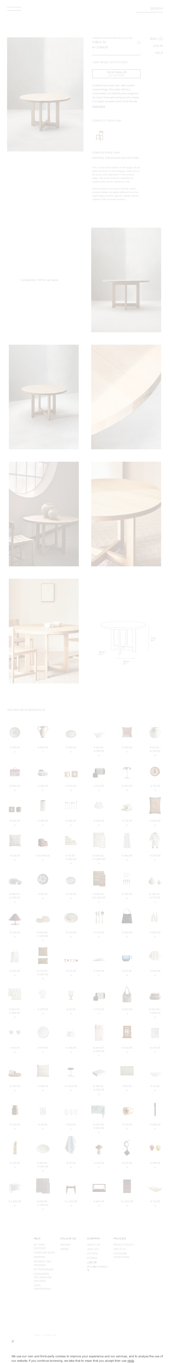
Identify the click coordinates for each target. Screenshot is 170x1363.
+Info (130, 1361)
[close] (12, 1341)
